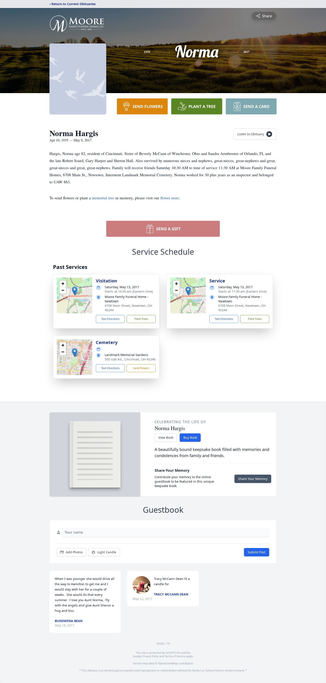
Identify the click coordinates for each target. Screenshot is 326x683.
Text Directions (110, 319)
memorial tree (103, 197)
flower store (169, 197)
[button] (74, 291)
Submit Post (256, 552)
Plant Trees (141, 319)
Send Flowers (141, 368)
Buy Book (190, 437)
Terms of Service (175, 656)
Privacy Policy (150, 656)
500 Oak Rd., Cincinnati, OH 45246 (130, 359)
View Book (165, 437)
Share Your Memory (252, 479)
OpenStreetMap (168, 663)
